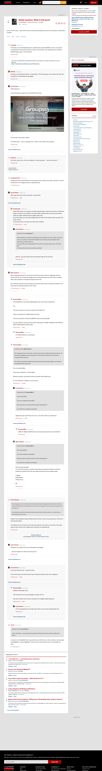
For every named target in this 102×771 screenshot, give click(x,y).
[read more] (24, 664)
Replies (10, 666)
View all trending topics (12, 710)
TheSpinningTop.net (36, 535)
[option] (84, 87)
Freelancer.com (85, 768)
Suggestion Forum (77, 151)
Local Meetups (76, 148)
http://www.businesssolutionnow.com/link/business (25, 64)
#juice (8, 36)
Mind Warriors (76, 140)
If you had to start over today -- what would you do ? (25, 678)
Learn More (84, 109)
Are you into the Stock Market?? (19, 669)
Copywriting (76, 135)
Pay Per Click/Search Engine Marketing (82, 127)
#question (23, 36)
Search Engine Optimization (79, 124)
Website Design (77, 143)
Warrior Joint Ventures (78, 145)
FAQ (21, 768)
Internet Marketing (23, 680)
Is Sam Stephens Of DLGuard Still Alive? (21, 689)
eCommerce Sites (77, 137)
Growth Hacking (77, 130)
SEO (20, 24)
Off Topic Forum (77, 146)
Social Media (76, 132)
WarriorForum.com (78, 26)
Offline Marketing (77, 134)
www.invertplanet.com (14, 149)
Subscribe (24, 24)
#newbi (17, 36)
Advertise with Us (62, 14)
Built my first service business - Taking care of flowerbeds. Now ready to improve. (35, 699)
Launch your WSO (84, 32)
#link (13, 36)
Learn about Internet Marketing (58, 768)
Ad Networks (76, 126)
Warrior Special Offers (41, 768)
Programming (76, 141)
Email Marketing (77, 129)
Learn (35, 2)
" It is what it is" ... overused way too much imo (24, 659)
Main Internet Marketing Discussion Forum (83, 121)
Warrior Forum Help (77, 149)
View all (94, 116)
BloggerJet (15, 169)
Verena (75, 22)
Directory (69, 768)
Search (63, 2)
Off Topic (20, 660)
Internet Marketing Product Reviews (81, 138)
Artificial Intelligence (78, 123)
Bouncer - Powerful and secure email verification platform (84, 95)
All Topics (75, 120)
